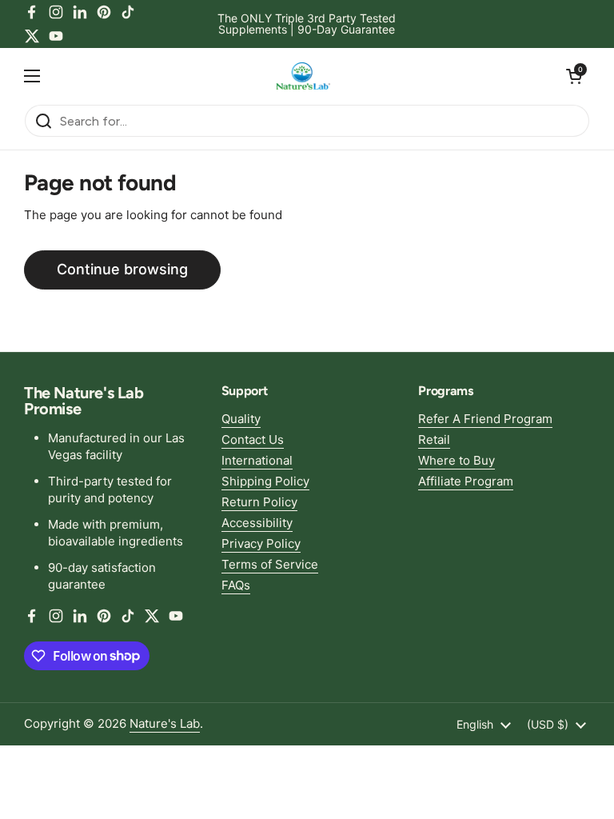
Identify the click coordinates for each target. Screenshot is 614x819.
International (257, 460)
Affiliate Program (465, 481)
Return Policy (259, 501)
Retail (434, 439)
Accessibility (257, 522)
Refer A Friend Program (485, 418)
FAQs (235, 585)
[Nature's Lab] (303, 76)
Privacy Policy (261, 543)
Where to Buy (456, 460)
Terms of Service (269, 564)
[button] (574, 76)
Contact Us (252, 439)
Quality (241, 418)
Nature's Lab (165, 723)
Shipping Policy (265, 481)
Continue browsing (122, 269)
